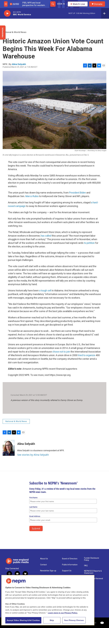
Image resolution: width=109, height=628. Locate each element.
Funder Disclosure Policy (91, 559)
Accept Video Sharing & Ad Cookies (23, 620)
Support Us (66, 571)
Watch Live (79, 4)
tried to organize (86, 355)
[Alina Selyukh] (9, 448)
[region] (47, 600)
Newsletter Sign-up (48, 571)
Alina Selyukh (19, 64)
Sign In (61, 4)
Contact (43, 565)
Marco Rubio (32, 196)
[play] (7, 13)
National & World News (14, 32)
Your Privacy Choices (74, 620)
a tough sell (45, 290)
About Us (44, 559)
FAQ (86, 566)
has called (46, 235)
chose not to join (61, 351)
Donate (98, 4)
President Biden (77, 192)
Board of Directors (69, 559)
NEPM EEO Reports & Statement (93, 572)
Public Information (69, 565)
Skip (52, 620)
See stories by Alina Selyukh (33, 454)
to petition (89, 242)
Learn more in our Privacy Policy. (63, 613)
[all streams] (105, 13)
